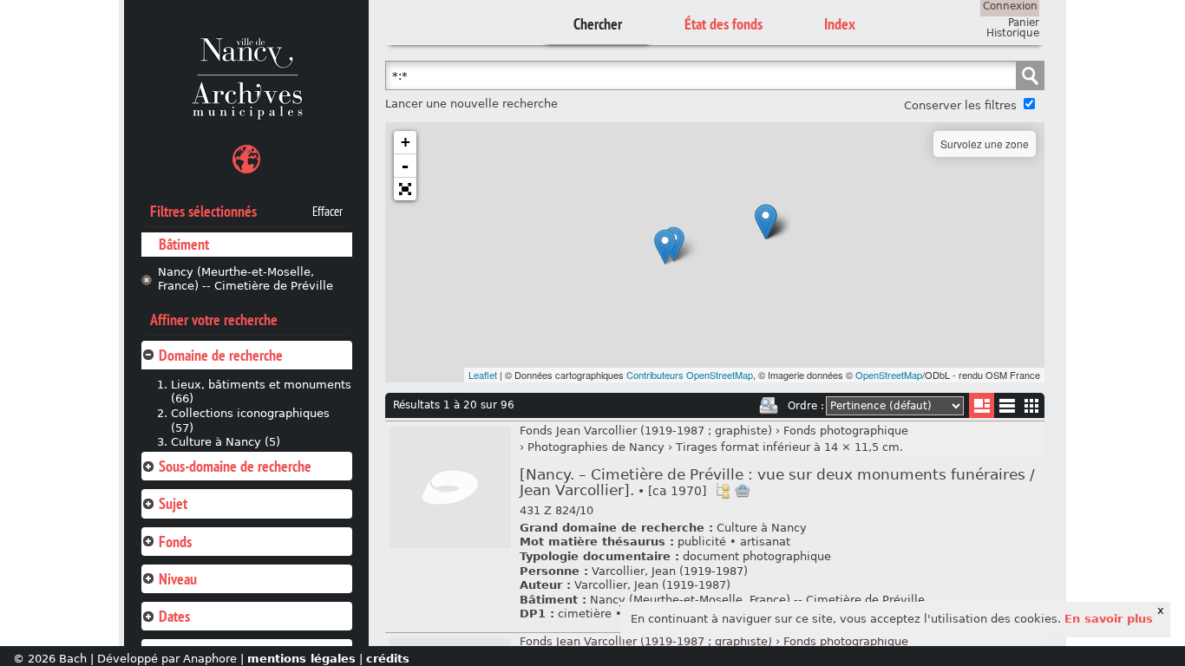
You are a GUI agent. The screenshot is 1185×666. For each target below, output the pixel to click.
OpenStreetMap (888, 375)
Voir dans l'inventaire (722, 491)
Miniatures (1031, 405)
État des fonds (723, 24)
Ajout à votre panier (742, 491)
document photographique (757, 556)
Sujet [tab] (173, 503)
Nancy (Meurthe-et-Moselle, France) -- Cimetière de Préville (245, 279)
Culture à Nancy (762, 527)
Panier (1023, 22)
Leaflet (482, 375)
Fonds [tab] (175, 542)
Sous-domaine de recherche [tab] (235, 466)
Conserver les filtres (960, 105)
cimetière (585, 613)
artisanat (765, 541)
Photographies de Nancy (596, 447)
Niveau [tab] (178, 579)
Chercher (597, 24)
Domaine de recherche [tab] (221, 355)
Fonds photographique (845, 430)
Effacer (327, 211)
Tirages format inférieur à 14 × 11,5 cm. (789, 447)
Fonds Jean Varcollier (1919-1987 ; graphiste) (646, 430)
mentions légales (301, 658)
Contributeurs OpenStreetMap (689, 375)
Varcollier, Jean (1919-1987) (670, 571)
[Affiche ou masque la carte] (246, 162)
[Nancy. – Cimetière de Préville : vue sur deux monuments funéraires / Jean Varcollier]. (777, 483)
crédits (387, 658)
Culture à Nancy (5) (225, 441)
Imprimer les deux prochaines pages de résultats (768, 405)
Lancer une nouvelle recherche (471, 103)
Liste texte (1006, 409)
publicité (702, 541)
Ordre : (806, 406)
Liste (981, 405)
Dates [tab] (174, 616)
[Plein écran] (405, 189)
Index (839, 24)
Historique (1012, 33)
